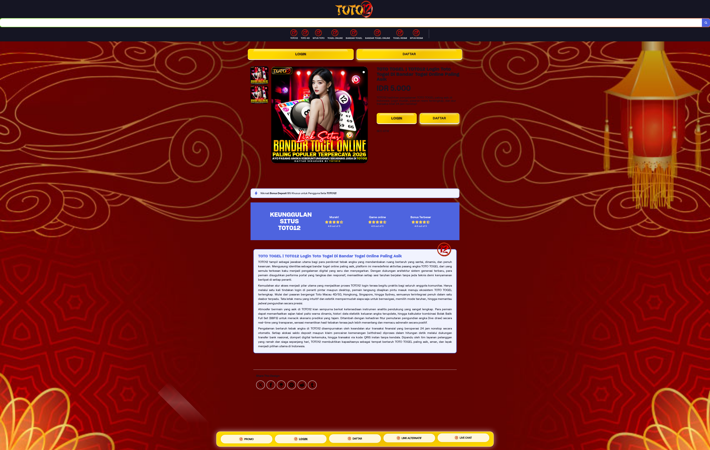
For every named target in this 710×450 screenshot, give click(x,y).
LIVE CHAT (466, 438)
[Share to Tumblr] (312, 384)
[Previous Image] (274, 115)
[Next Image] (365, 115)
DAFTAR (409, 54)
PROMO (249, 438)
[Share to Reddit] (301, 384)
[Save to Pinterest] (291, 384)
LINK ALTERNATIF (412, 438)
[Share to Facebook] (270, 384)
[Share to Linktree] (281, 384)
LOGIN (300, 54)
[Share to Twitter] (260, 384)
